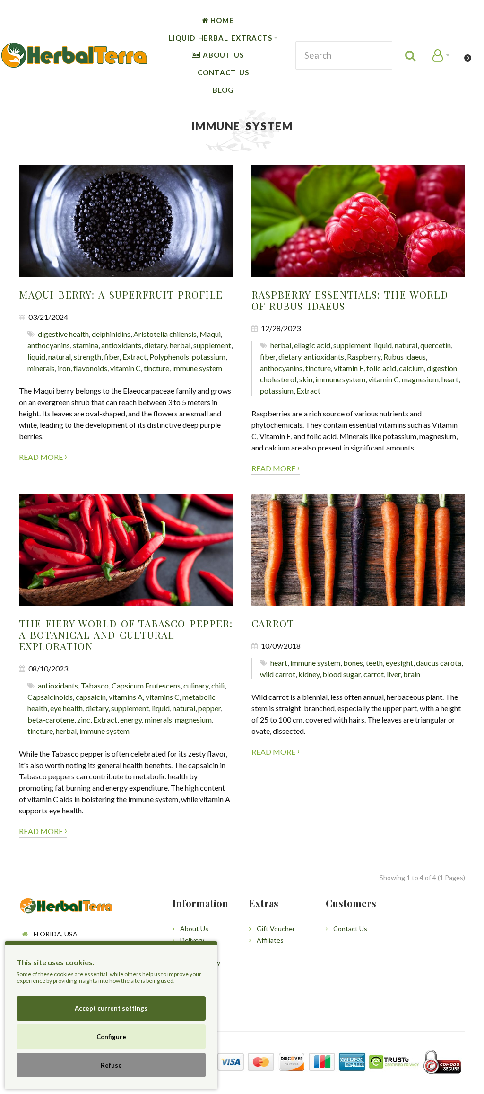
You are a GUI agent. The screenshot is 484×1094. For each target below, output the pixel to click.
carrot (373, 674)
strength (87, 356)
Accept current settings (111, 1008)
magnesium (420, 379)
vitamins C (163, 696)
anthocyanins (48, 345)
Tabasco (95, 685)
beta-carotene (50, 719)
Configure (111, 1037)
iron (64, 367)
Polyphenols (169, 356)
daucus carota (438, 662)
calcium (411, 367)
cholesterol (278, 379)
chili (218, 685)
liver (393, 674)
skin (305, 379)
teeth (374, 662)
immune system (197, 367)
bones (353, 662)
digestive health (63, 333)
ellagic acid (312, 345)
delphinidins (111, 333)
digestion (442, 367)
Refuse (111, 1065)
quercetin (435, 345)
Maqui (210, 333)
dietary (155, 345)
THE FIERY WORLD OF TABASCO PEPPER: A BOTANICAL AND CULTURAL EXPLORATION (126, 635)
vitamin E (348, 367)
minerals (41, 367)
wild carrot (277, 674)
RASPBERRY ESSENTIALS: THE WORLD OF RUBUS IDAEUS (349, 300)
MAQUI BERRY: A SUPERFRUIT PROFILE (121, 294)
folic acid (381, 367)
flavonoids (90, 367)
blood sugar (341, 674)
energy (131, 719)
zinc (83, 719)
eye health (66, 708)
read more (43, 455)
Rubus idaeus (404, 356)
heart (449, 379)
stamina (85, 345)
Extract (134, 356)
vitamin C (125, 367)
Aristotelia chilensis (165, 333)
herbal (180, 345)
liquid (36, 356)
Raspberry (363, 356)
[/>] (126, 221)
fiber (112, 356)
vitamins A (126, 696)
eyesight (399, 662)
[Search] (411, 55)
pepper (209, 708)
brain (411, 674)
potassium (208, 356)
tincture (156, 367)
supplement (212, 345)
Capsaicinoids (50, 696)
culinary (195, 685)
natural (59, 356)
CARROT (272, 623)
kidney (309, 674)
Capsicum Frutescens (146, 685)
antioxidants (121, 345)
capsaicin (91, 696)
